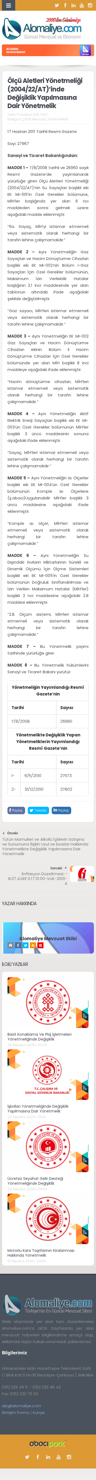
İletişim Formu (15, 1412)
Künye (39, 1412)
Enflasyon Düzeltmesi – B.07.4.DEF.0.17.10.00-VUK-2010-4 (37, 878)
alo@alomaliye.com (21, 1406)
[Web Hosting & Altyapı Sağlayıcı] (48, 1443)
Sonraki (56, 868)
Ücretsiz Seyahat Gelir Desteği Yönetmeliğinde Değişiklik (35, 1181)
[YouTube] (82, 5)
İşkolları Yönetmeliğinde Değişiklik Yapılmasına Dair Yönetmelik (38, 1109)
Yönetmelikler (58, 119)
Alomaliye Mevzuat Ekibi (48, 938)
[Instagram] (90, 5)
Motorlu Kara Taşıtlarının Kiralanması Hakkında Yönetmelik (40, 1253)
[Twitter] (57, 5)
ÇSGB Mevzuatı (34, 119)
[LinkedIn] (74, 5)
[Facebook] (65, 5)
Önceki (12, 833)
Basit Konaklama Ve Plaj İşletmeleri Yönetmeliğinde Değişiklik (39, 1037)
